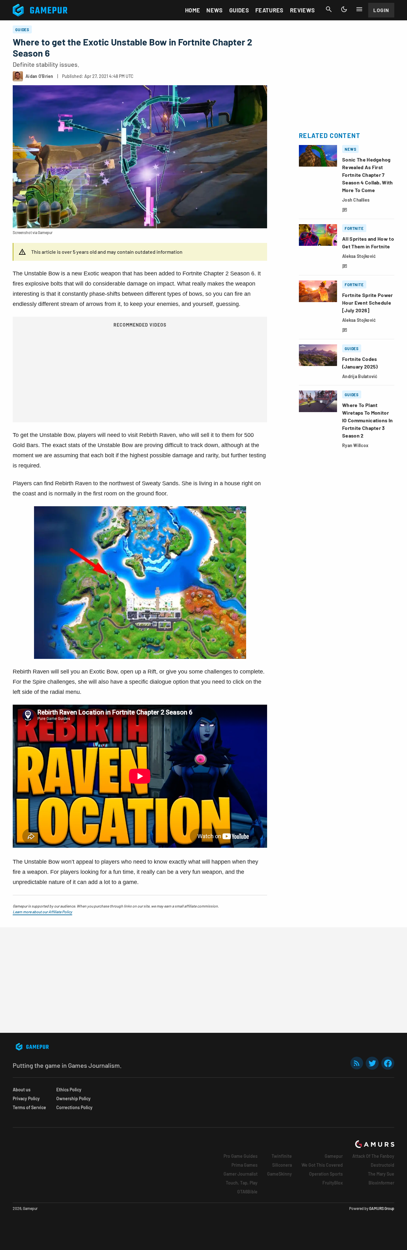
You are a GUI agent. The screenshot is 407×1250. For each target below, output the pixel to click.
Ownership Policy (73, 1098)
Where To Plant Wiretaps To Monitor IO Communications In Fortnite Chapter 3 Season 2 (367, 420)
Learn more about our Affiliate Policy (42, 911)
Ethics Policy (68, 1089)
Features (269, 10)
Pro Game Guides (241, 1156)
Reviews (302, 10)
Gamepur (334, 1156)
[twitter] (372, 1063)
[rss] (356, 1063)
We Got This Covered (322, 1165)
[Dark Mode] (344, 9)
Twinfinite (282, 1156)
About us (22, 1089)
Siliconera (282, 1165)
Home (192, 10)
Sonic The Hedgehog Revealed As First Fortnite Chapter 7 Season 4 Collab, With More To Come (367, 174)
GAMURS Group (381, 1208)
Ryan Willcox (355, 445)
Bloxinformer (381, 1182)
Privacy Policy (26, 1098)
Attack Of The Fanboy (373, 1156)
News (214, 10)
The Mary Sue (381, 1174)
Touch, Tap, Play (242, 1182)
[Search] (328, 9)
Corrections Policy (74, 1107)
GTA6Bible (247, 1191)
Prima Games (244, 1165)
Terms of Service (29, 1107)
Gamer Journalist (241, 1174)
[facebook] (387, 1063)
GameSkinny (279, 1174)
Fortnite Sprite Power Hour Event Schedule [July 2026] (367, 302)
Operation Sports (326, 1174)
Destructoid (382, 1165)
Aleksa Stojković (359, 256)
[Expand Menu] (359, 9)
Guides (239, 10)
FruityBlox (332, 1182)
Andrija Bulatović (360, 376)
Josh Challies (356, 200)
